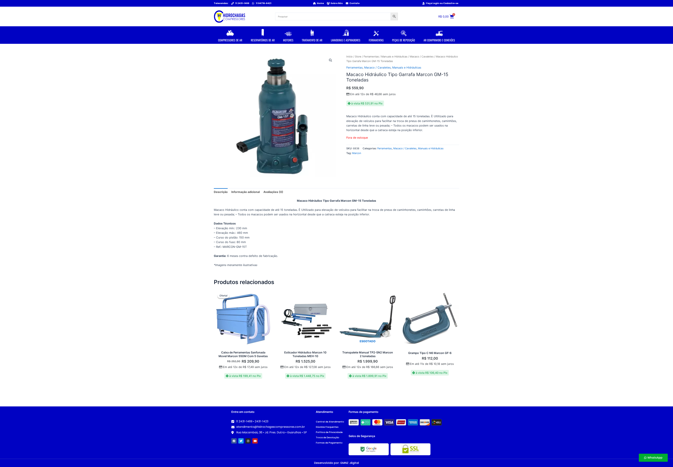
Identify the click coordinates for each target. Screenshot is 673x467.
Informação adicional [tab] (245, 192)
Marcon (356, 153)
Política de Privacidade (329, 432)
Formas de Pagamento (329, 442)
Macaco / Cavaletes (422, 56)
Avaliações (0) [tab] (273, 192)
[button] (330, 60)
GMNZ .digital (349, 463)
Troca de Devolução (327, 437)
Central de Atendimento (330, 421)
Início (349, 56)
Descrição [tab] (221, 192)
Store (358, 56)
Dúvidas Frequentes (327, 427)
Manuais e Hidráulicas (394, 56)
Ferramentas (371, 56)
